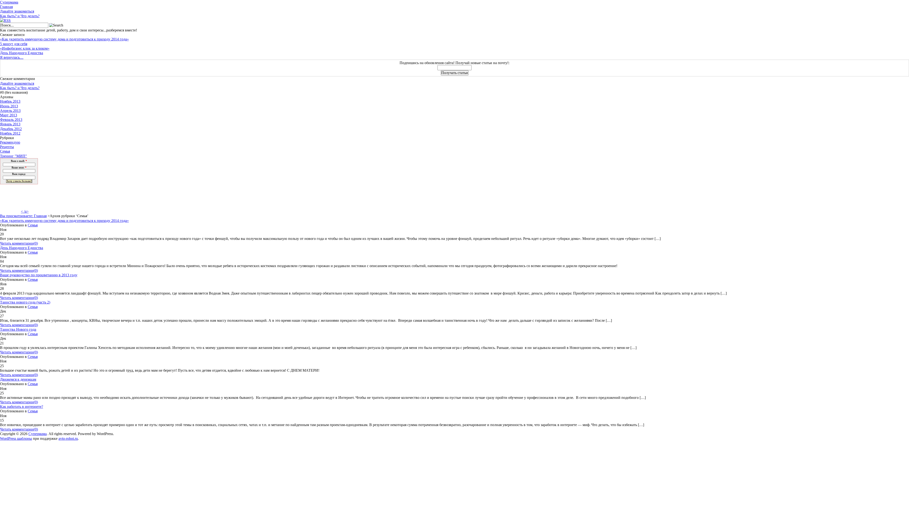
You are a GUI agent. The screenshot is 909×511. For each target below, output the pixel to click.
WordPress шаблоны (16, 438)
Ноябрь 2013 (10, 101)
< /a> (25, 211)
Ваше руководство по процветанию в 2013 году (38, 275)
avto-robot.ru (68, 438)
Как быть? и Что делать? (20, 16)
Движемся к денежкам (18, 379)
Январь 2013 (10, 124)
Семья (5, 151)
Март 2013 (8, 115)
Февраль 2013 (11, 120)
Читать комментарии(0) (19, 243)
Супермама (9, 2)
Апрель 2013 (10, 111)
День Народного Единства (21, 53)
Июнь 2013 (9, 106)
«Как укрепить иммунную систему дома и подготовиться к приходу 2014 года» (64, 39)
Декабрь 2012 (11, 129)
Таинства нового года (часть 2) (25, 302)
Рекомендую (10, 142)
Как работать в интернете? (21, 407)
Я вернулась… (11, 57)
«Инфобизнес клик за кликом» (24, 48)
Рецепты (7, 147)
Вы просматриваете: (17, 216)
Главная (6, 7)
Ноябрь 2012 (10, 133)
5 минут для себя (13, 44)
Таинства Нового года (18, 329)
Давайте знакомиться (17, 11)
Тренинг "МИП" (13, 156)
